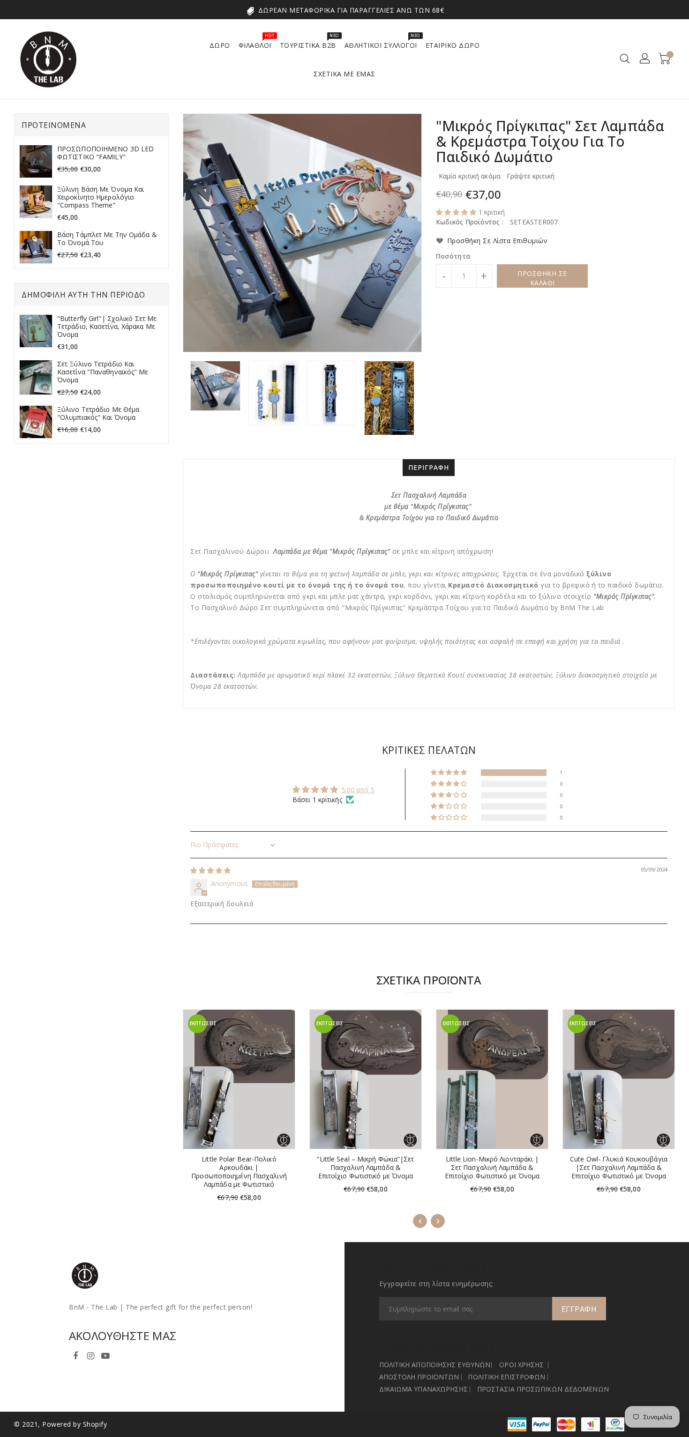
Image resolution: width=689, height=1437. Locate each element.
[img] (210, 870)
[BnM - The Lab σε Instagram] (90, 1354)
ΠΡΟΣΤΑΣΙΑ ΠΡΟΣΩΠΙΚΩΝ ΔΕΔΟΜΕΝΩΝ (543, 1389)
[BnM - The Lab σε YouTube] (105, 1354)
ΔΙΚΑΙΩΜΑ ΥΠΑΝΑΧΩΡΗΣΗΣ (423, 1389)
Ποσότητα (453, 256)
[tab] (428, 468)
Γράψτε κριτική (530, 175)
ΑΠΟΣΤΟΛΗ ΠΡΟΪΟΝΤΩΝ (419, 1376)
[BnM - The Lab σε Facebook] (75, 1354)
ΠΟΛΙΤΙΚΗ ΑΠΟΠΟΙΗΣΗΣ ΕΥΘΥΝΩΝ (435, 1364)
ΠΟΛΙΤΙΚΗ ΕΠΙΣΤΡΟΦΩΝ (506, 1376)
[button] (457, 212)
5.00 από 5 (358, 789)
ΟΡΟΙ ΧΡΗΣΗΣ (521, 1364)
